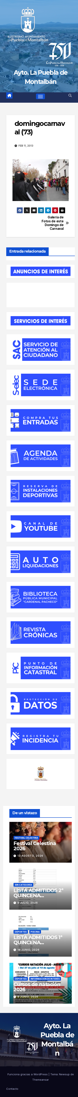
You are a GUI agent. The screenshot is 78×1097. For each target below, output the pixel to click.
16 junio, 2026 (28, 949)
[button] (70, 95)
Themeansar (40, 1079)
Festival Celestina (26, 838)
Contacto (12, 1089)
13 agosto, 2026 (30, 855)
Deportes (21, 932)
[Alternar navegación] (40, 96)
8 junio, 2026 (27, 996)
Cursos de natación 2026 (37, 986)
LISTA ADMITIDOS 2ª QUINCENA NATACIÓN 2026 (38, 895)
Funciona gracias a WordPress (27, 1074)
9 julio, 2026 (27, 902)
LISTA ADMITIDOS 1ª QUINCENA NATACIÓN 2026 (38, 942)
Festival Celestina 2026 (35, 845)
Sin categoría (23, 885)
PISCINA (35, 932)
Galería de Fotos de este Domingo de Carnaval (52, 223)
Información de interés (45, 979)
